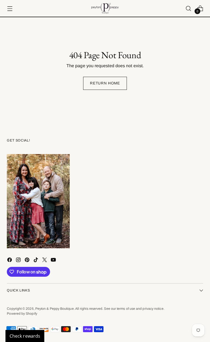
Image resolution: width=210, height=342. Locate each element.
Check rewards (25, 336)
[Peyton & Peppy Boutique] (105, 8)
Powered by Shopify (22, 314)
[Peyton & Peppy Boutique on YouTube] (54, 260)
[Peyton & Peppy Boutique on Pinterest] (27, 260)
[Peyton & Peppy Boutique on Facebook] (10, 260)
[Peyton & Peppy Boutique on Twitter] (45, 260)
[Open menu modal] (9, 8)
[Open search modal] (188, 8)
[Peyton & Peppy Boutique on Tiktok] (36, 260)
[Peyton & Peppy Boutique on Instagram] (19, 260)
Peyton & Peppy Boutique (54, 309)
